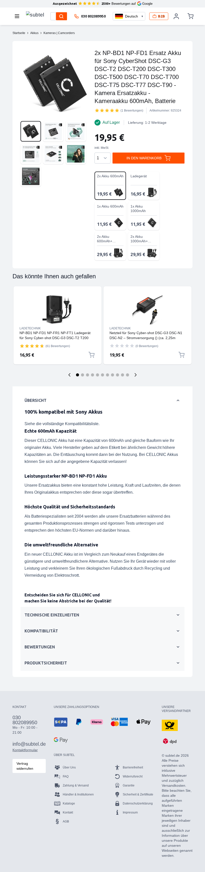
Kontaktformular (25, 750)
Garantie (128, 785)
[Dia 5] (97, 374)
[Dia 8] (112, 374)
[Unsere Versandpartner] (170, 725)
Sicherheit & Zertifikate (138, 794)
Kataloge (69, 803)
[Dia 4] (92, 374)
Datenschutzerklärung (138, 803)
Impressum (130, 812)
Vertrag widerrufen (24, 765)
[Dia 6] (102, 374)
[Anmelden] (176, 16)
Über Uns (69, 767)
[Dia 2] (82, 374)
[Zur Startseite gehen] (35, 15)
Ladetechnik (30, 328)
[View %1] (30, 131)
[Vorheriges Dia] (69, 374)
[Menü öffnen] (18, 16)
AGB (66, 821)
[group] (107, 110)
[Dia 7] (107, 374)
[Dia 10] (122, 374)
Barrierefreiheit (133, 767)
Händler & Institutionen (78, 794)
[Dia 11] (127, 374)
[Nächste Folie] (135, 374)
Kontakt (68, 812)
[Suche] (61, 16)
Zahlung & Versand (76, 785)
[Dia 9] (117, 374)
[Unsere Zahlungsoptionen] (61, 722)
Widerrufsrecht (132, 776)
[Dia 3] (87, 374)
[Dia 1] (77, 374)
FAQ (65, 776)
